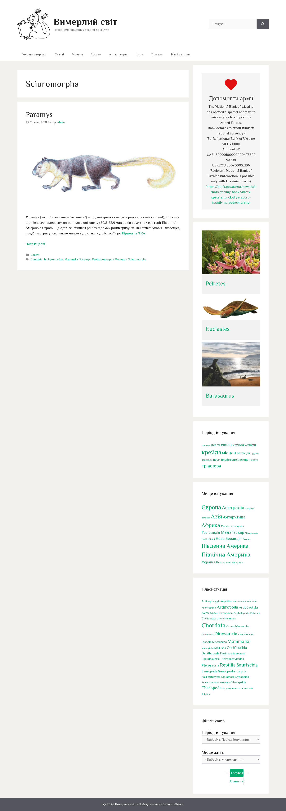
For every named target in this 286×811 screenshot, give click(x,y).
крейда (211, 452)
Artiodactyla (248, 607)
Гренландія (211, 532)
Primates (240, 653)
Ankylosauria (239, 601)
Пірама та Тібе (133, 233)
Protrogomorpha (103, 259)
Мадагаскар (232, 532)
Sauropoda (209, 671)
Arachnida (252, 601)
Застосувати (236, 773)
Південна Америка (225, 545)
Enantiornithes (245, 634)
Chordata (37, 259)
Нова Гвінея (208, 538)
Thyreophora (229, 688)
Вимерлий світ (85, 21)
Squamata (227, 676)
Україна (208, 562)
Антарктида (234, 517)
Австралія (233, 507)
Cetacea (255, 613)
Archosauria (209, 607)
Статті (59, 54)
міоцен (229, 452)
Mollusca (220, 648)
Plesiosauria (227, 653)
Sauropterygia (211, 676)
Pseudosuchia (211, 658)
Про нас (157, 54)
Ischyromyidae (53, 259)
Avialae (214, 613)
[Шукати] (263, 24)
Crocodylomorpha (237, 626)
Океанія (246, 539)
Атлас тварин (118, 54)
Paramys (39, 114)
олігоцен (243, 453)
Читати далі (35, 244)
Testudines (225, 682)
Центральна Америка (229, 562)
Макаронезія (251, 533)
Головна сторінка (34, 54)
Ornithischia (237, 647)
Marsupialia (208, 648)
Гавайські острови (232, 526)
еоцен (226, 445)
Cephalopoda (241, 613)
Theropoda (212, 688)
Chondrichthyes (226, 618)
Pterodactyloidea (232, 658)
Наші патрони (181, 54)
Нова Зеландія (229, 538)
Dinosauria (225, 633)
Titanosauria (245, 688)
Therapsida (238, 682)
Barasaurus (220, 395)
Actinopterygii (210, 601)
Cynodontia (208, 634)
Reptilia (228, 665)
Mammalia (71, 259)
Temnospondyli (210, 682)
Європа (211, 507)
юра (217, 465)
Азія (216, 516)
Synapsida (242, 676)
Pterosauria (210, 665)
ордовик (255, 453)
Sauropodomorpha (232, 671)
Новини (77, 54)
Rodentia (121, 259)
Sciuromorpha (137, 259)
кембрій (250, 445)
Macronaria (219, 641)
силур (254, 459)
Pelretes (215, 283)
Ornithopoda (210, 653)
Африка (211, 525)
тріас (207, 465)
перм (216, 460)
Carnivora (226, 613)
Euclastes (217, 329)
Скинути (236, 781)
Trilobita (206, 694)
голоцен (206, 445)
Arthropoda (227, 607)
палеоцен (207, 459)
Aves (205, 613)
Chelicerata (209, 618)
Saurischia (247, 665)
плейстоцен (229, 459)
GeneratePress (172, 804)
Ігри (140, 54)
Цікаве (96, 54)
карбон (238, 445)
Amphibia (226, 601)
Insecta (206, 641)
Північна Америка (226, 554)
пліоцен (244, 459)
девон (215, 445)
